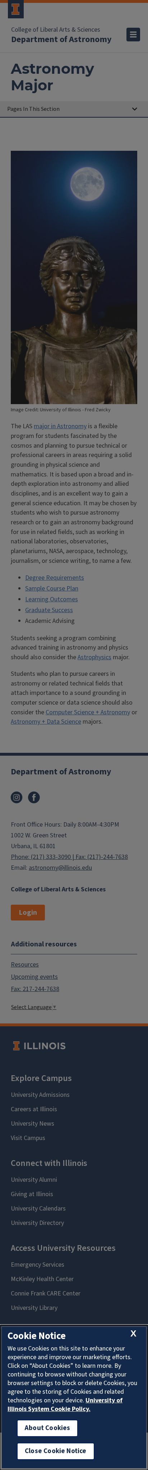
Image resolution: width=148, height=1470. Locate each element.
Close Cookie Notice (56, 1451)
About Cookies (47, 1428)
